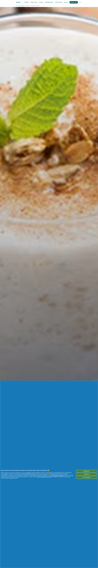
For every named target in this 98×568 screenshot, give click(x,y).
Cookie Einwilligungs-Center (44, 476)
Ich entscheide (86, 477)
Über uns (66, 2)
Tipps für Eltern (58, 2)
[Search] (80, 2)
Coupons (41, 2)
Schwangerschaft (49, 2)
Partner (29, 472)
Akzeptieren (86, 471)
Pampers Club (34, 2)
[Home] (18, 2)
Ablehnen (86, 474)
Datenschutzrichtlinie (58, 475)
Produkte (26, 2)
